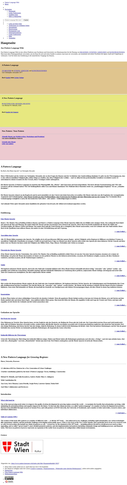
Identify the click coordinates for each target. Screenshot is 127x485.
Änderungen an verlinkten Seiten (19, 25)
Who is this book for (7, 400)
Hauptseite (12, 11)
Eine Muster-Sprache (8, 219)
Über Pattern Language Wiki (14, 472)
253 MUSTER (6, 71)
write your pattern (7, 144)
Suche (26, 20)
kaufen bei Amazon (12, 112)
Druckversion (13, 29)
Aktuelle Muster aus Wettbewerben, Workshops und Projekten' (23, 136)
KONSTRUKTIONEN (117, 52)
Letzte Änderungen (15, 13)
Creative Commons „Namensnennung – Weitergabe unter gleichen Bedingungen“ (56, 468)
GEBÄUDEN (101, 52)
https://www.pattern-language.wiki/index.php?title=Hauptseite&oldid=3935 (35, 463)
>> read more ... (120, 413)
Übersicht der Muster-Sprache (11, 250)
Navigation (8, 9)
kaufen (8, 77)
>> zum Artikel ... (120, 231)
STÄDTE (17, 71)
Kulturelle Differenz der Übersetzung (13, 335)
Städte (3, 265)
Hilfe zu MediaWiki (15, 16)
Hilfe (10, 36)
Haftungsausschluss (11, 474)
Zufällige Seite (13, 15)
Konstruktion (5, 294)
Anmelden (12, 38)
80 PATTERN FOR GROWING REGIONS (16, 103)
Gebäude (4, 280)
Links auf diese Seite (15, 24)
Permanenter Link (14, 31)
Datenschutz (9, 470)
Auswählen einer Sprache (9, 235)
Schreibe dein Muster (9, 142)
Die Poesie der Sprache (8, 318)
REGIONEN (84, 52)
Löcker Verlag (18, 77)
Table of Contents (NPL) (9, 417)
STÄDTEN (93, 52)
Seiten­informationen (15, 33)
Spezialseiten (13, 27)
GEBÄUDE (25, 71)
